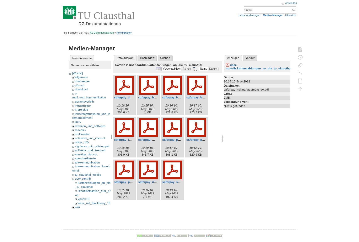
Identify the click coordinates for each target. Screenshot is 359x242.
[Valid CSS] (196, 235)
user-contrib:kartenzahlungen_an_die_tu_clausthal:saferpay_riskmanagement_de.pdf (283, 66)
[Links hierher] (300, 65)
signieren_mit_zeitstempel (92, 146)
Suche (294, 9)
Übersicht (290, 15)
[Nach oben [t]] (300, 89)
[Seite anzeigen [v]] (300, 49)
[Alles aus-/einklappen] (300, 73)
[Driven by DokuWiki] (214, 235)
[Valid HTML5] (179, 235)
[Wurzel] (77, 73)
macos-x (80, 130)
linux (78, 121)
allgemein (81, 77)
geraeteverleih (84, 101)
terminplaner (124, 32)
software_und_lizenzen (90, 150)
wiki (77, 207)
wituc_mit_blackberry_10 (94, 203)
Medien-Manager (273, 15)
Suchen (165, 57)
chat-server (82, 81)
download (81, 89)
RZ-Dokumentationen (102, 32)
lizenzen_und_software (90, 126)
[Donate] (145, 235)
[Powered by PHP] (162, 235)
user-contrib (83, 178)
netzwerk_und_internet (90, 138)
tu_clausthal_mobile (88, 174)
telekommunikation (87, 162)
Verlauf (249, 57)
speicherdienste (85, 158)
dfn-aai (79, 85)
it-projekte (81, 109)
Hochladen (147, 57)
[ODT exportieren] (300, 81)
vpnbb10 (83, 199)
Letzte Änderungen (249, 15)
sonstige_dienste (86, 154)
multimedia (82, 134)
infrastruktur (83, 105)
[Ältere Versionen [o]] (300, 57)
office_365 (82, 142)
